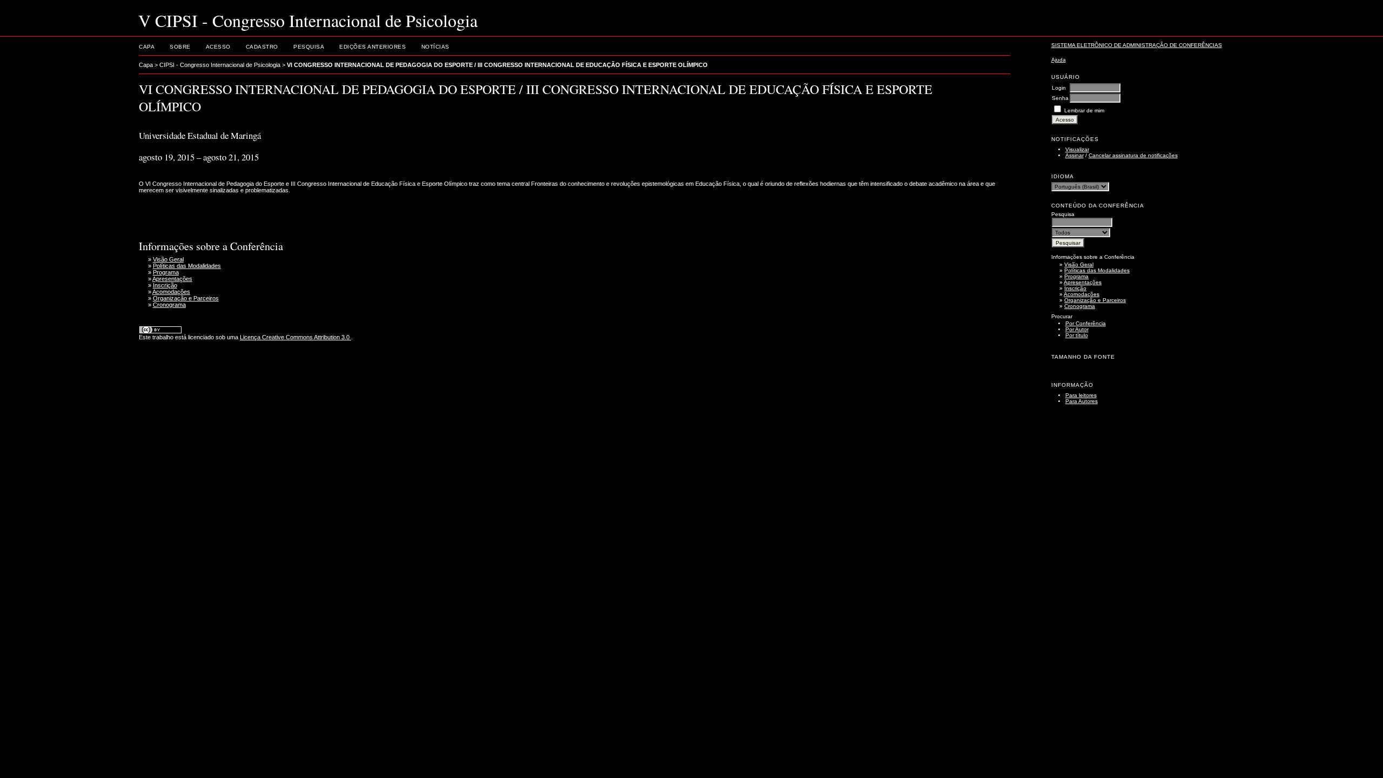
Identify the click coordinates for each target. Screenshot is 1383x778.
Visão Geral (1078, 264)
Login (1059, 88)
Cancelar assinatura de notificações (1133, 155)
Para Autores (1081, 401)
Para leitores (1081, 395)
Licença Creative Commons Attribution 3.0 (295, 337)
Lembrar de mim (1084, 110)
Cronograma (1079, 306)
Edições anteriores (372, 47)
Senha (1060, 98)
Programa (1076, 276)
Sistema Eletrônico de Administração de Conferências (1136, 45)
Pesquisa (308, 47)
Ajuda (1058, 60)
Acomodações (1081, 294)
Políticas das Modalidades (1097, 270)
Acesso (218, 47)
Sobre (180, 47)
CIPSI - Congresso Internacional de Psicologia (219, 65)
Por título (1076, 335)
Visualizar (1077, 149)
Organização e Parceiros (1095, 300)
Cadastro (262, 47)
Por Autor (1077, 329)
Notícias (435, 47)
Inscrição (1075, 288)
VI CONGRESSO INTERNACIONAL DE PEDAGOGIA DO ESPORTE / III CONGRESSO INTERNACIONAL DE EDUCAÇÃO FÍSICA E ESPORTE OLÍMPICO (497, 65)
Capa (147, 47)
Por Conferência (1085, 323)
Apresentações (1083, 282)
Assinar (1074, 155)
